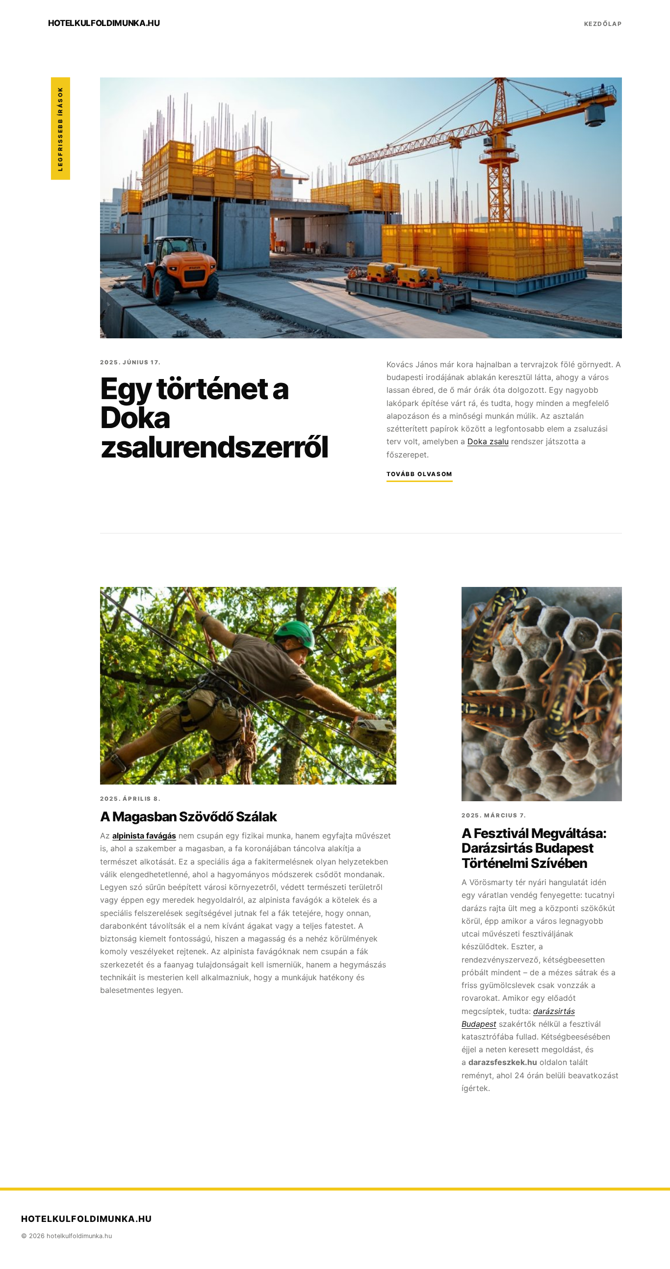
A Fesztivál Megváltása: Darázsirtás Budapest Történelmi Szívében (534, 848)
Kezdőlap (603, 23)
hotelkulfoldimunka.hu (104, 23)
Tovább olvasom (420, 474)
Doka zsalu (488, 441)
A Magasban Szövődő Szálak (188, 817)
